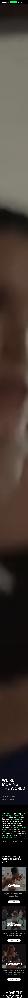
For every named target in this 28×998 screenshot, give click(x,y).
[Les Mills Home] (6, 2)
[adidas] (18, 2)
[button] (21, 2)
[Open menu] (24, 2)
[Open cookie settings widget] (3, 995)
